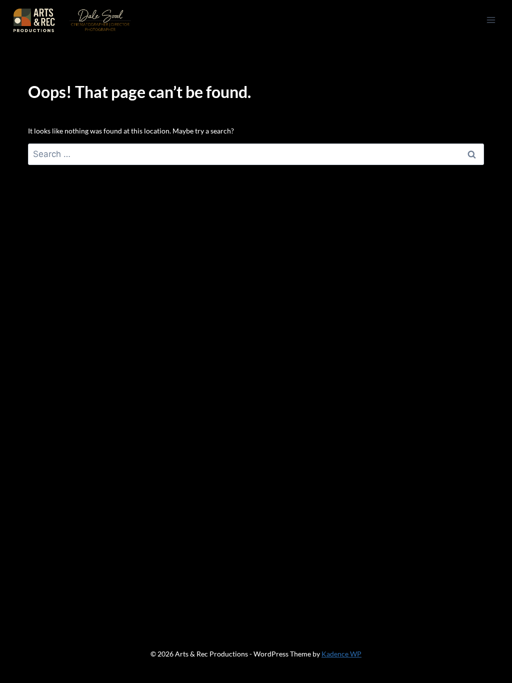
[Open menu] (491, 20)
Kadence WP (342, 654)
